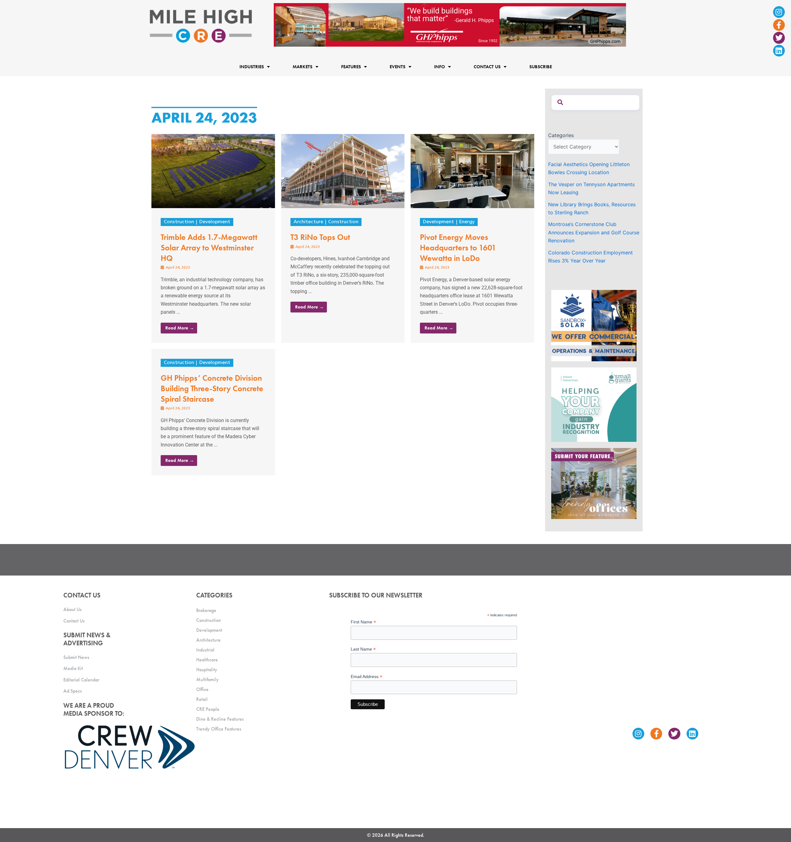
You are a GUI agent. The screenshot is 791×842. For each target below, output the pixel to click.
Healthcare (207, 659)
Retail (202, 699)
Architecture (308, 222)
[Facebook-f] (779, 25)
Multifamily (207, 679)
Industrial (205, 650)
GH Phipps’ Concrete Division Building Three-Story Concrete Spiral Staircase (212, 388)
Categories (561, 135)
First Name (363, 622)
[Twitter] (779, 38)
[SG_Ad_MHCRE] (594, 404)
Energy (467, 222)
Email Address (366, 677)
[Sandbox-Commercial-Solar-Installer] (594, 325)
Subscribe (540, 67)
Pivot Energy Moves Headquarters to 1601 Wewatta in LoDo (458, 247)
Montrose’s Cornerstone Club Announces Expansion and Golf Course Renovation (593, 232)
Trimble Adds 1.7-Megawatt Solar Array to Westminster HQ (209, 247)
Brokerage (206, 610)
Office (202, 689)
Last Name (363, 649)
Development (214, 222)
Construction (179, 222)
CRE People (207, 709)
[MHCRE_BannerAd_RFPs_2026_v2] (450, 24)
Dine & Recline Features (220, 719)
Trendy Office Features (218, 729)
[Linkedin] (779, 51)
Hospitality (206, 669)
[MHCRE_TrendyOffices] (594, 483)
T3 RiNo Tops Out (320, 237)
